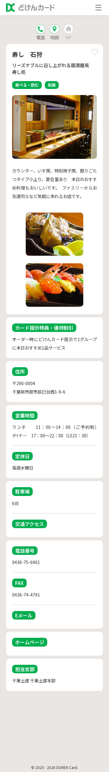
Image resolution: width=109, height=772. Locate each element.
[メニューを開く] (98, 8)
